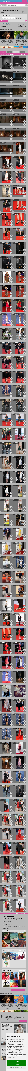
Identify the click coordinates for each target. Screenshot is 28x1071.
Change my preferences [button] (16, 1067)
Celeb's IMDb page (5, 23)
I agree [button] (17, 1061)
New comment (23, 1021)
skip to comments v (21, 913)
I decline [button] (17, 1064)
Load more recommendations (17, 990)
